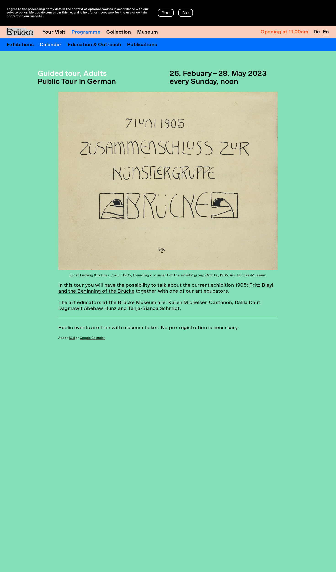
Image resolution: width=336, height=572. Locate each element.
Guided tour (59, 74)
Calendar (51, 45)
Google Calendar (92, 338)
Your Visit (54, 32)
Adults (95, 74)
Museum (147, 32)
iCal (72, 338)
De (317, 32)
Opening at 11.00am (284, 32)
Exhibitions (20, 45)
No (185, 13)
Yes (166, 13)
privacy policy (17, 12)
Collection (118, 32)
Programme (86, 32)
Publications (142, 45)
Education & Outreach (94, 45)
